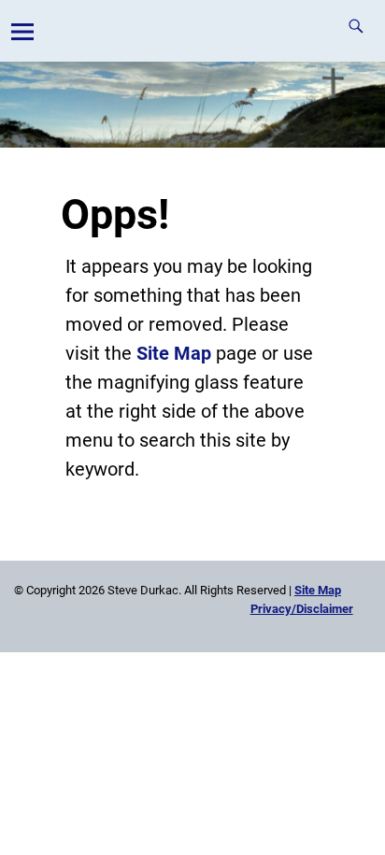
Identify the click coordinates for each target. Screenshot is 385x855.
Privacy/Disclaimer (301, 609)
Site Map (173, 353)
